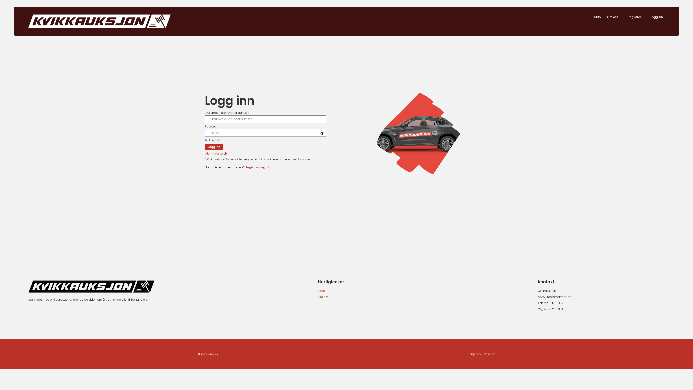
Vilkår (321, 291)
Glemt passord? (216, 153)
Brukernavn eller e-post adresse (227, 113)
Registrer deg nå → (259, 167)
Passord (210, 126)
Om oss (323, 297)
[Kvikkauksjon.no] (99, 21)
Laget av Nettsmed (482, 354)
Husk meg (214, 140)
